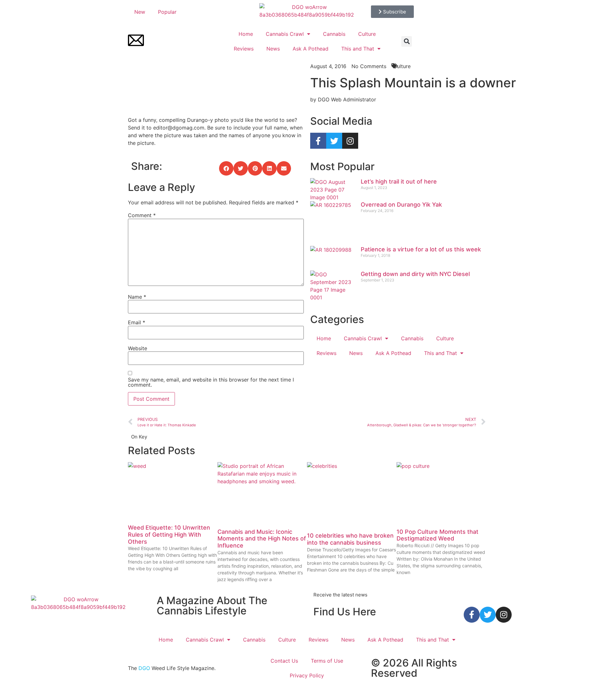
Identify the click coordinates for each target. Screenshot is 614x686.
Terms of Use (327, 661)
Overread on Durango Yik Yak (401, 204)
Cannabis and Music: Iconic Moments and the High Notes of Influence (261, 538)
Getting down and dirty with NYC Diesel (415, 274)
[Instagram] (350, 141)
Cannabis (334, 34)
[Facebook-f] (318, 141)
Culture (367, 34)
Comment (142, 215)
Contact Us (284, 661)
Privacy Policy (307, 675)
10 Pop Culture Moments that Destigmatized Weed (437, 535)
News (273, 48)
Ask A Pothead (310, 48)
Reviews (244, 48)
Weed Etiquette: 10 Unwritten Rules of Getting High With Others (169, 534)
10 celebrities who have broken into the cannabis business (350, 539)
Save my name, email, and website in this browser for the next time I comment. (211, 382)
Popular (167, 12)
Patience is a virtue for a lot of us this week (421, 249)
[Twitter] (334, 141)
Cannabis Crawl (285, 34)
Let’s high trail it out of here (399, 181)
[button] (406, 41)
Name (137, 296)
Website (137, 348)
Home (246, 34)
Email (136, 322)
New (139, 12)
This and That (357, 48)
